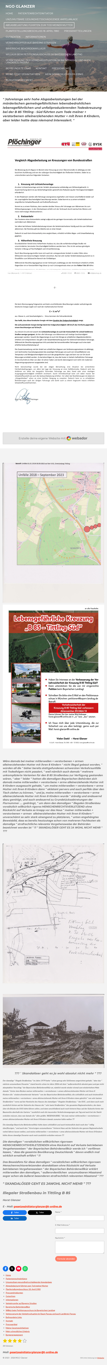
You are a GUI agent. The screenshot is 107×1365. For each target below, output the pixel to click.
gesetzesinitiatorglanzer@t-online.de (38, 1206)
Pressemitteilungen (14, 1292)
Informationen (12, 1299)
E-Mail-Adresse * (62, 1225)
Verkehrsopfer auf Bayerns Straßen (21, 1303)
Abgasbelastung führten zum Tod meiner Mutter (27, 1286)
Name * (58, 1212)
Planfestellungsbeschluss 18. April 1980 (23, 1289)
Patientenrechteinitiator (16, 1278)
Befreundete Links (14, 1317)
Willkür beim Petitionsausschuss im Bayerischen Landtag (30, 1310)
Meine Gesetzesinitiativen (17, 1328)
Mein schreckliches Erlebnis (18, 1331)
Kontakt (9, 1321)
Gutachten (10, 1296)
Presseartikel (11, 1324)
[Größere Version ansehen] (53, 205)
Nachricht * (60, 1238)
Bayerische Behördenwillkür (18, 1307)
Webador (100, 1358)
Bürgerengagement (14, 1335)
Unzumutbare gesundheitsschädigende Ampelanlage (29, 1282)
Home (8, 1275)
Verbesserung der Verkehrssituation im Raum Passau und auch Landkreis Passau (41, 1314)
